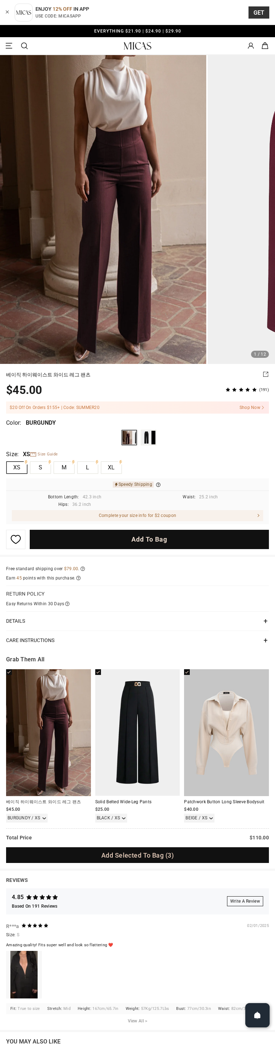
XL (111, 467)
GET (259, 12)
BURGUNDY (129, 437)
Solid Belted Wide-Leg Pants (123, 801)
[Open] (257, 1015)
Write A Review (245, 901)
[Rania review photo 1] (24, 974)
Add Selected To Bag (137, 855)
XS (17, 467)
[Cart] (265, 46)
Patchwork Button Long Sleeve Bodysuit (224, 801)
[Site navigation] (10, 46)
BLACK (148, 437)
